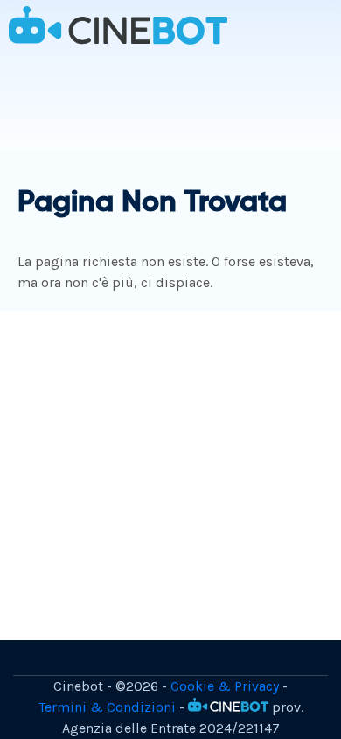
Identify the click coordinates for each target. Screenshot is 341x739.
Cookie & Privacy (224, 686)
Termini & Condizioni (107, 707)
